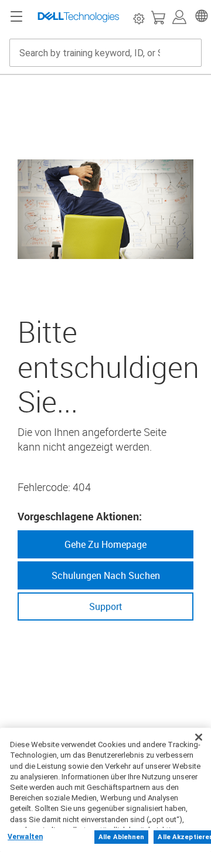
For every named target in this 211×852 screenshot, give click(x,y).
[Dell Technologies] (78, 17)
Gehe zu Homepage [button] (105, 544)
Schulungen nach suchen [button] (106, 575)
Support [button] (105, 606)
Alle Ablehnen (121, 837)
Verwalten (25, 837)
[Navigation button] (16, 17)
